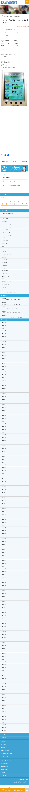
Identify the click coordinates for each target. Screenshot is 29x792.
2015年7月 (4, 686)
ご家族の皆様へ (5, 756)
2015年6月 (4, 689)
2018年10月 (4, 579)
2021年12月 (4, 475)
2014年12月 (4, 705)
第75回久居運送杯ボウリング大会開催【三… (11, 303)
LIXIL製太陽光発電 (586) (7, 213)
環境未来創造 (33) (6, 284)
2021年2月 (4, 503)
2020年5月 (4, 527)
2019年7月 (4, 555)
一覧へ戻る (14, 161)
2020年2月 (4, 536)
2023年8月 (4, 421)
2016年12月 (4, 640)
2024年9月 (4, 385)
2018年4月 (4, 596)
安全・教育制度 (5, 750)
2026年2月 (4, 339)
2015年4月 (4, 694)
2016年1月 (4, 670)
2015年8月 (4, 683)
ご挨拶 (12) (4, 221)
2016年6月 (4, 656)
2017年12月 (4, 607)
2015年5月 (4, 692)
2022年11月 (4, 445)
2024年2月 (4, 404)
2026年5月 (4, 330)
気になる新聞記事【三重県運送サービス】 (11, 307)
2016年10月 (4, 645)
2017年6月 (4, 623)
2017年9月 (4, 615)
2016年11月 (4, 642)
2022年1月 (4, 473)
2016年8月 (4, 651)
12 (10, 203)
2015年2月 (4, 700)
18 (6, 204)
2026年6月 (4, 328)
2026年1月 (4, 341)
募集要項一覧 (5, 766)
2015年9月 (4, 681)
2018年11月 (4, 577)
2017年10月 (4, 612)
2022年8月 (4, 454)
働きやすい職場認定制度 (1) (8, 248)
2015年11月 (4, 675)
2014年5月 (4, 724)
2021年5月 (4, 495)
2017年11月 (4, 610)
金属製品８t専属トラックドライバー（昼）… (12, 312)
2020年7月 (4, 522)
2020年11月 (4, 511)
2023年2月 (4, 437)
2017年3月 (4, 631)
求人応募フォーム (15, 181)
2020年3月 (4, 533)
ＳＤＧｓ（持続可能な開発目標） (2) (10, 292)
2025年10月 (4, 350)
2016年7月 (4, 653)
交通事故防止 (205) (6, 237)
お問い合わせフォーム (15, 185)
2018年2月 (4, 601)
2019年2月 (4, 569)
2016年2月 (4, 667)
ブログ (3, 772)
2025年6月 (4, 361)
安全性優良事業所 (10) (6, 254)
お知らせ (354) (5, 218)
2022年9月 (4, 451)
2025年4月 (4, 366)
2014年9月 (4, 714)
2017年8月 (4, 618)
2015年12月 (4, 672)
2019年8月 (4, 552)
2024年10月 (4, 382)
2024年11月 (4, 380)
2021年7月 (4, 489)
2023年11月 (4, 413)
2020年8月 (4, 519)
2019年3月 (4, 566)
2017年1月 (4, 637)
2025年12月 (4, 344)
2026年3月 (4, 336)
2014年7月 (4, 719)
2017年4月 (4, 629)
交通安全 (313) (5, 240)
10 (2, 203)
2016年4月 (4, 662)
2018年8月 (4, 585)
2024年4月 (4, 399)
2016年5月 (4, 659)
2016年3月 (4, 664)
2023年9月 (4, 418)
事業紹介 (4, 737)
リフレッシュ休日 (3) (6, 235)
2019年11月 (4, 544)
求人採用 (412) (5, 270)
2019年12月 (4, 541)
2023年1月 (4, 440)
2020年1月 (4, 538)
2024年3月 (4, 402)
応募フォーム (5, 769)
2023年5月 (4, 429)
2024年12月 (4, 377)
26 (10, 206)
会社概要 (4, 741)
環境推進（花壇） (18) (6, 281)
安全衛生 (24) (5, 257)
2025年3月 (4, 369)
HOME (3, 15)
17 (2, 204)
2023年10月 (4, 415)
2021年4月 (4, 497)
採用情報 (4, 744)
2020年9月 (4, 517)
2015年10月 (4, 678)
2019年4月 (4, 563)
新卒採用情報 (5, 763)
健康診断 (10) (5, 246)
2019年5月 (4, 560)
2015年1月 (4, 703)
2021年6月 (4, 492)
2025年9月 (4, 352)
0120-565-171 (15, 175)
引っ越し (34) (5, 259)
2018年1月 (4, 604)
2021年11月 (4, 478)
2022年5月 (4, 462)
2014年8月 (4, 716)
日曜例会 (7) (4, 268)
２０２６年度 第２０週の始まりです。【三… (12, 316)
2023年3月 (4, 434)
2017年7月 (4, 621)
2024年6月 (4, 393)
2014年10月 (4, 711)
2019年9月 (4, 549)
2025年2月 (4, 372)
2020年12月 (4, 508)
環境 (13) (4, 279)
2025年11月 (4, 347)
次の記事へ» (24, 161)
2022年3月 (4, 467)
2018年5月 (4, 593)
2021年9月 (4, 484)
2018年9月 (4, 582)
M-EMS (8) (4, 216)
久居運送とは (5, 747)
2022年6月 (4, 459)
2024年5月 (4, 396)
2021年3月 (4, 500)
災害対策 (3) (4, 273)
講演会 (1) (4, 287)
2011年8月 (4, 730)
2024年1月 (4, 407)
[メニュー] (27, 2)
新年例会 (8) (4, 262)
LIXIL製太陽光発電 (21, 26)
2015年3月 (4, 697)
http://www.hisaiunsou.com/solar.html (8, 67)
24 (2, 206)
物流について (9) (5, 276)
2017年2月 (4, 634)
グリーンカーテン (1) (6, 224)
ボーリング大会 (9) (6, 232)
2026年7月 (4, 325)
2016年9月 (4, 648)
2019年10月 (4, 547)
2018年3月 (4, 599)
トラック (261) (5, 229)
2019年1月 (4, 571)
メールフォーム (20, 790)
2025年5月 (4, 363)
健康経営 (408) (5, 243)
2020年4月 (4, 530)
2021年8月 (4, 486)
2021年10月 (4, 481)
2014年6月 (4, 722)
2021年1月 (4, 506)
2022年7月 (4, 456)
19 (10, 204)
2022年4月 (4, 465)
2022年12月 (4, 443)
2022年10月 (4, 448)
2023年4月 (4, 432)
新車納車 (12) (5, 265)
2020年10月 (4, 514)
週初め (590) (4, 289)
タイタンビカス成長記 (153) (8, 227)
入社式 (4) (4, 251)
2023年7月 (4, 423)
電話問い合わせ (7, 790)
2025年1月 (4, 374)
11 (6, 203)
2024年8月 (4, 388)
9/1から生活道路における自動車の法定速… (11, 299)
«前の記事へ (5, 161)
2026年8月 (4, 322)
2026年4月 (4, 333)
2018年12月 (4, 574)
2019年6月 (4, 558)
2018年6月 (4, 590)
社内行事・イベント (6, 760)
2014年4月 (4, 727)
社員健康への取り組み (7, 753)
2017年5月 (4, 626)
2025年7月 (4, 358)
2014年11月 (4, 708)
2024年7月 (4, 391)
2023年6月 (4, 426)
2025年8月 (4, 355)
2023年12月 (4, 410)
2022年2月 (4, 470)
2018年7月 (4, 588)
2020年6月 (4, 525)
